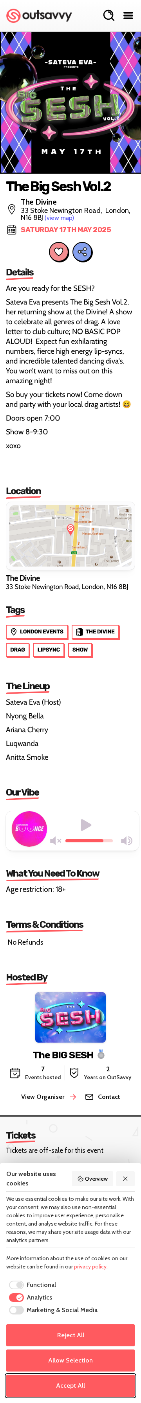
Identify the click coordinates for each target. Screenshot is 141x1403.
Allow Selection (70, 1360)
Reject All (70, 1335)
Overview (96, 1178)
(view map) (59, 218)
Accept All (70, 1385)
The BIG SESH (63, 1054)
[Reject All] (125, 1178)
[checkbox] (31, 1285)
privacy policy (90, 1266)
